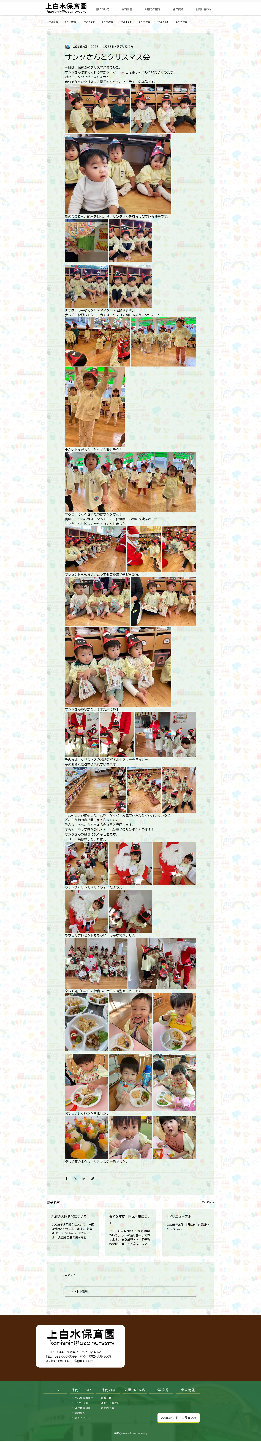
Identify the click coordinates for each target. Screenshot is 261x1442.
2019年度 (70, 22)
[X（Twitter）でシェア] (75, 1178)
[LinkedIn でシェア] (84, 1178)
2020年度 (107, 22)
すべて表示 (208, 1202)
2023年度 (162, 22)
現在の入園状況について (69, 1216)
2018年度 (89, 22)
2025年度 (181, 22)
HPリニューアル (179, 1216)
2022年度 (144, 22)
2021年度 (126, 22)
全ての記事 (52, 22)
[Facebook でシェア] (66, 1178)
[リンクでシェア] (92, 1178)
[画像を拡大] (97, 108)
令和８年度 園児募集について (130, 1219)
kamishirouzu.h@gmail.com (72, 1360)
